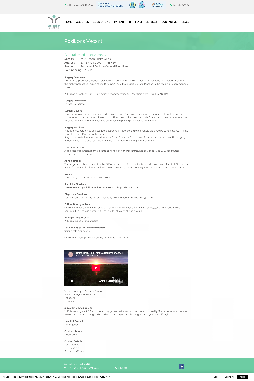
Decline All (229, 376)
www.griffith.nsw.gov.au (77, 231)
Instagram (70, 301)
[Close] (250, 377)
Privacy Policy (104, 376)
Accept (242, 376)
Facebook (70, 297)
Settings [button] (217, 376)
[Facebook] (181, 366)
